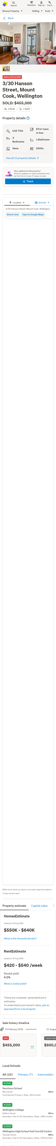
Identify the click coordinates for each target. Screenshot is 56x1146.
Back (10, 18)
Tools (48, 10)
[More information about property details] (28, 118)
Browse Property (11, 10)
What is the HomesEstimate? (20, 938)
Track (30, 181)
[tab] (17, 202)
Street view (13, 214)
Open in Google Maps (33, 214)
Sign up (41, 5)
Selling (36, 10)
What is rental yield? (15, 983)
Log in (49, 5)
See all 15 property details (21, 158)
